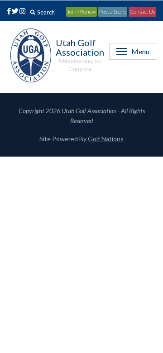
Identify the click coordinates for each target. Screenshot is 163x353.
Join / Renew (81, 11)
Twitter (15, 11)
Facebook (7, 11)
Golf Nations (106, 139)
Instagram (22, 11)
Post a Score (112, 11)
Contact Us (142, 11)
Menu (140, 51)
